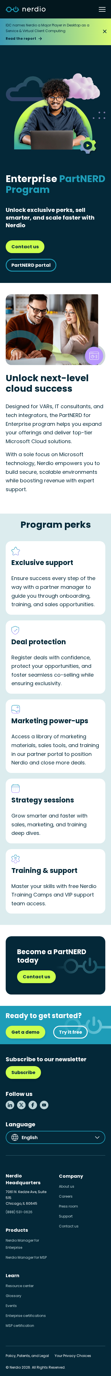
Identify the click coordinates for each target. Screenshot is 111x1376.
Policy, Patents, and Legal (27, 1355)
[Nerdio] (26, 9)
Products (17, 1230)
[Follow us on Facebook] (32, 1105)
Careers (66, 1196)
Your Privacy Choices (73, 1355)
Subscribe (23, 1072)
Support (66, 1216)
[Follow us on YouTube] (44, 1105)
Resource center (20, 1285)
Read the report (21, 38)
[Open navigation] (102, 9)
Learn (12, 1275)
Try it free (70, 1032)
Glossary (13, 1295)
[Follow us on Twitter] (21, 1105)
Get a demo (25, 1032)
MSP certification (20, 1325)
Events (11, 1305)
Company (71, 1176)
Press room (68, 1206)
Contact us (25, 246)
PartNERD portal (31, 265)
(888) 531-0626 (19, 1212)
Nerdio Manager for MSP (26, 1257)
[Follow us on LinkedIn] (10, 1105)
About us (66, 1186)
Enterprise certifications (26, 1315)
